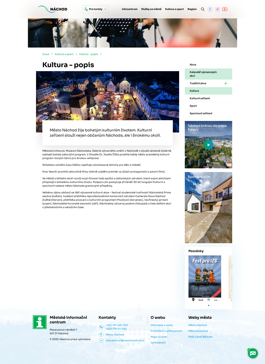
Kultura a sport (64, 54)
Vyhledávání (158, 342)
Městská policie (198, 331)
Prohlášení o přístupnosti (166, 331)
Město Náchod (197, 325)
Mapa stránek (159, 336)
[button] (208, 305)
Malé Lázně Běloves (200, 336)
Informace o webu (162, 325)
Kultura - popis (88, 54)
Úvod (45, 54)
